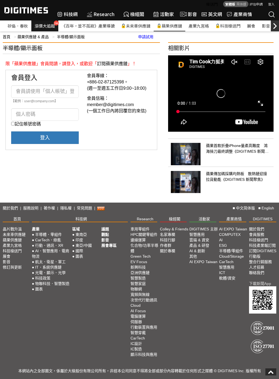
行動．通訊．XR (49, 245)
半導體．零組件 (48, 234)
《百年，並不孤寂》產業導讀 (88, 26)
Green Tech (141, 256)
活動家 (167, 14)
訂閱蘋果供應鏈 (112, 63)
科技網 (71, 14)
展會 (251, 26)
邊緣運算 (138, 240)
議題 (105, 229)
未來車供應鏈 (138, 26)
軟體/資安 (227, 278)
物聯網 (136, 289)
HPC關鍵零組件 (144, 234)
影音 (190, 14)
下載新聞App (260, 283)
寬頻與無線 (140, 294)
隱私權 (66, 208)
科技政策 (42, 278)
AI (221, 240)
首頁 (6, 37)
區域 (76, 229)
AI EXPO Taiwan (203, 262)
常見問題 (84, 208)
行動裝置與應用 (144, 327)
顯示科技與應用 (144, 354)
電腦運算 (138, 316)
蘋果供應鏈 (172, 26)
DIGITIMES (262, 219)
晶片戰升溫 (12, 229)
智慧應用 (197, 234)
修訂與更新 (12, 267)
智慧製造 (138, 278)
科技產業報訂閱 (262, 245)
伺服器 (136, 322)
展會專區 (109, 245)
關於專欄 (167, 251)
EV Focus (139, 262)
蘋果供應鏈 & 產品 (33, 37)
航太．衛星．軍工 (50, 262)
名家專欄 (167, 234)
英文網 (215, 14)
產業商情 (242, 14)
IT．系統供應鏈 (48, 267)
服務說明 (30, 208)
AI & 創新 (197, 251)
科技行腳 (167, 240)
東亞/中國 (83, 245)
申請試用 (145, 37)
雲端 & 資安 (199, 240)
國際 (79, 251)
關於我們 (10, 208)
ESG (223, 245)
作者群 (165, 245)
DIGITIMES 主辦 (203, 229)
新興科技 (138, 267)
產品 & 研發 (199, 245)
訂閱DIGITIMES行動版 (262, 253)
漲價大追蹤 (46, 25)
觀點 (105, 234)
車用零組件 (140, 229)
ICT (222, 272)
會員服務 (256, 234)
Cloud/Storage (231, 256)
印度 (79, 240)
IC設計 (136, 343)
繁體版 (230, 4)
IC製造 (136, 349)
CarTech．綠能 (48, 240)
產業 (36, 229)
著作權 (49, 208)
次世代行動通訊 (144, 300)
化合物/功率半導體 (144, 248)
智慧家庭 (138, 283)
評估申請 (256, 4)
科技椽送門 (230, 26)
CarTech (138, 338)
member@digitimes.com (110, 104)
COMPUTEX (230, 234)
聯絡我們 (256, 272)
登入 (271, 4)
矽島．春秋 (18, 26)
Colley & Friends (174, 229)
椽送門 (212, 4)
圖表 (39, 289)
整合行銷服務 (260, 262)
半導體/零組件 (231, 251)
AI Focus (138, 311)
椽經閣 (137, 14)
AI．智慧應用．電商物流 (50, 253)
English (268, 208)
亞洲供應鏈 (140, 272)
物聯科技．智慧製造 (52, 283)
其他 (193, 256)
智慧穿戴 (138, 332)
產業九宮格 (199, 26)
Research (103, 14)
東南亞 (81, 234)
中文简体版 (245, 208)
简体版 (241, 4)
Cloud (136, 305)
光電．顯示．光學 (50, 272)
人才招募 (256, 267)
